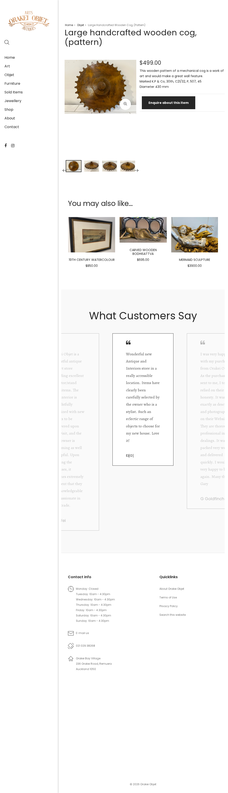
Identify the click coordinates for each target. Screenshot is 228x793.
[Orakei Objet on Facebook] (5, 145)
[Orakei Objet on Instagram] (12, 145)
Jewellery (12, 100)
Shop (8, 109)
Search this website (172, 615)
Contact (11, 126)
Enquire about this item (169, 103)
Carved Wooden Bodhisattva (143, 252)
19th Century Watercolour (92, 260)
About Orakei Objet (171, 589)
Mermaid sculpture (194, 260)
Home (9, 57)
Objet (9, 74)
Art (7, 66)
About (9, 118)
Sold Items (13, 92)
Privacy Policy (168, 606)
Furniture (12, 83)
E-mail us (82, 633)
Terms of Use (168, 597)
